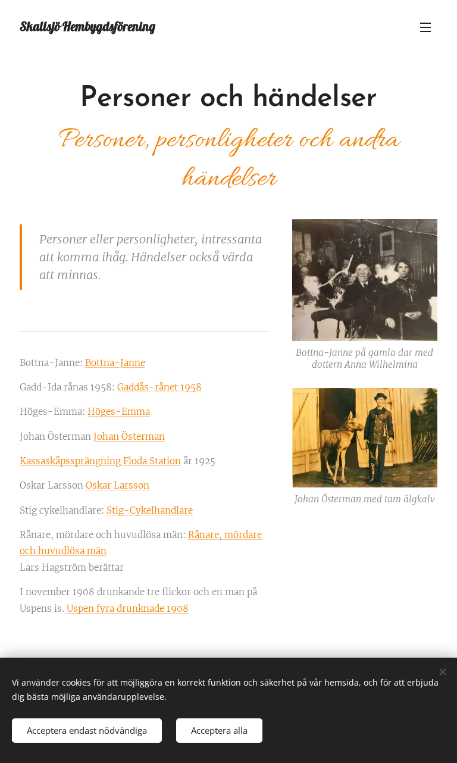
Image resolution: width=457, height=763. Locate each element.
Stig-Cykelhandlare (150, 510)
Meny (425, 27)
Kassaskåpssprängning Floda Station (100, 461)
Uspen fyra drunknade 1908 (128, 608)
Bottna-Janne (115, 362)
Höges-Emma (118, 411)
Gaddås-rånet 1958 (159, 387)
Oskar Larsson (117, 485)
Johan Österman (129, 436)
